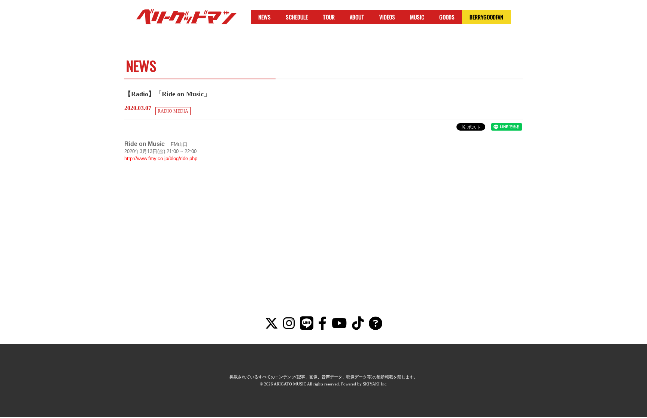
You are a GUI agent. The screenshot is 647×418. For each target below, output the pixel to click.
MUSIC (417, 17)
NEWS (264, 17)
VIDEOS (387, 17)
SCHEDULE (297, 17)
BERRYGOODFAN (486, 17)
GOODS (447, 17)
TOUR (329, 17)
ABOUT (357, 17)
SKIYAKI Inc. (375, 384)
